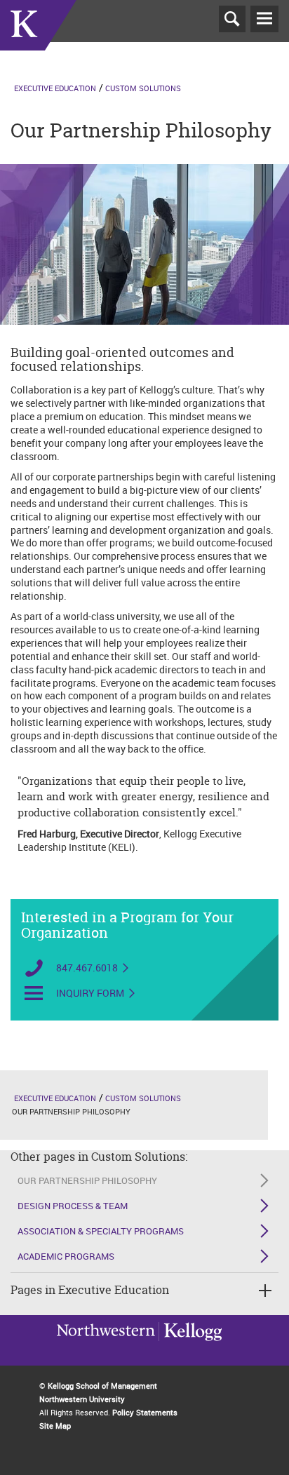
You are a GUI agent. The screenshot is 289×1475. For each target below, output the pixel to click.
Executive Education (55, 88)
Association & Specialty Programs (101, 1231)
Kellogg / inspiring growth (106, 1349)
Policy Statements (144, 1412)
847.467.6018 (87, 967)
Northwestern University (190, 1348)
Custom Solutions (143, 88)
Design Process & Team (73, 1205)
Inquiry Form (90, 993)
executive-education (38, 41)
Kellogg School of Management (102, 1385)
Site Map (55, 1425)
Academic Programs (66, 1256)
